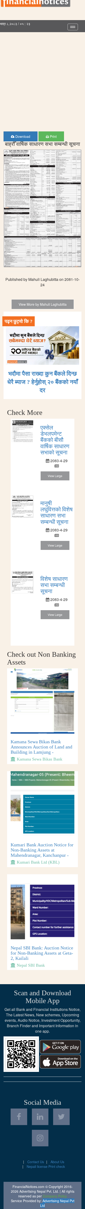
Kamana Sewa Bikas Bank (39, 759)
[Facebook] (19, 1117)
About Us (57, 1161)
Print (53, 136)
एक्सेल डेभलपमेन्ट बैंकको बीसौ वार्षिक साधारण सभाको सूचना (54, 440)
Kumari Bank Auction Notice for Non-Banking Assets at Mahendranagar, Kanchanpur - (42, 850)
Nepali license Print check (46, 1166)
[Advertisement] (42, 77)
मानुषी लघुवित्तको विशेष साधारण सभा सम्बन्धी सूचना (56, 512)
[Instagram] (40, 1138)
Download (22, 136)
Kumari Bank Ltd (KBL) (38, 862)
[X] (61, 1117)
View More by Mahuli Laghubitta (43, 304)
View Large (55, 476)
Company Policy (55, 1196)
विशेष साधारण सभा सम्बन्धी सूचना (54, 585)
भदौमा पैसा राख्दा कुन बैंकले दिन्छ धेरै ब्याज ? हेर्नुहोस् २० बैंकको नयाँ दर (42, 381)
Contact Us (35, 1161)
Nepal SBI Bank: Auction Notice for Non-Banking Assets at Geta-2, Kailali (42, 953)
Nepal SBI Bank (31, 965)
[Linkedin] (40, 1117)
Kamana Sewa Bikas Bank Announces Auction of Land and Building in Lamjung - (41, 747)
